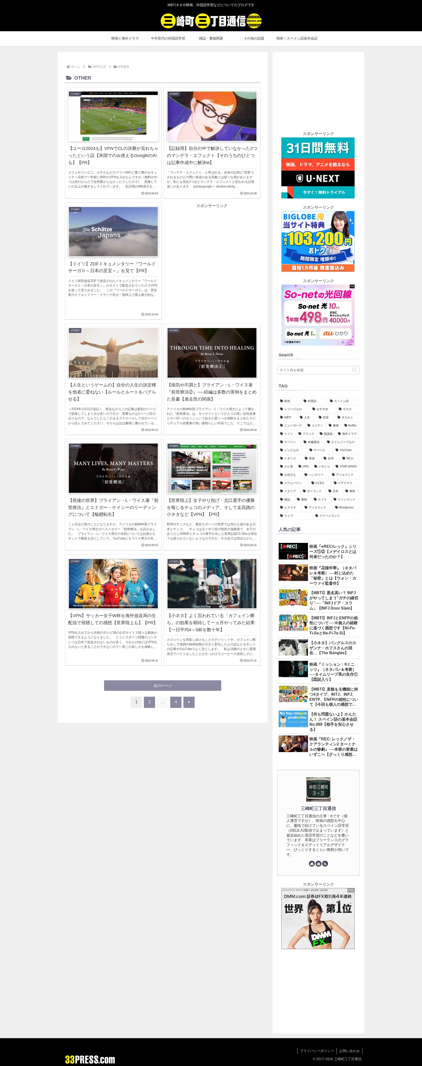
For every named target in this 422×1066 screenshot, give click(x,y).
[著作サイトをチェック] (312, 864)
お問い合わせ (349, 1051)
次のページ (163, 685)
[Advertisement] (212, 259)
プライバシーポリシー (317, 1051)
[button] (354, 370)
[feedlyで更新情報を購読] (318, 864)
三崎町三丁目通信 (318, 808)
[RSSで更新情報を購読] (325, 864)
